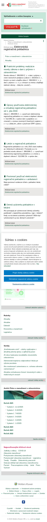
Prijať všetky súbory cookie (23, 273)
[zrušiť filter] (41, 21)
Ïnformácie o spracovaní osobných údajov (24, 511)
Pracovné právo (8, 493)
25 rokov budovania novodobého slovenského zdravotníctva (20, 356)
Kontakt (18, 508)
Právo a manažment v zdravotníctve (20, 42)
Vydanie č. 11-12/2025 (15, 407)
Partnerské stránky (13, 513)
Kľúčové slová (12, 44)
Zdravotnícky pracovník (26, 460)
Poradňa (14, 460)
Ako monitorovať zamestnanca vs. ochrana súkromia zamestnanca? (23, 367)
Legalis (36, 491)
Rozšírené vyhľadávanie (26, 27)
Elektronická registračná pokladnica (17, 92)
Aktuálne (7, 322)
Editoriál (7, 326)
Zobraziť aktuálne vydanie (34, 307)
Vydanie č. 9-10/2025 (14, 410)
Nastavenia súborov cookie (23, 284)
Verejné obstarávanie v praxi (27, 493)
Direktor (42, 493)
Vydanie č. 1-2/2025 (14, 423)
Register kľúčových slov (35, 473)
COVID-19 (22, 451)
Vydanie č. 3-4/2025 (14, 420)
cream (38, 519)
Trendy (6, 460)
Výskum (7, 468)
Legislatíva (8, 332)
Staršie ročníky (38, 439)
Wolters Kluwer (14, 491)
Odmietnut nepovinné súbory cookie (23, 279)
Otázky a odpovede (12, 488)
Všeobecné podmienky (31, 508)
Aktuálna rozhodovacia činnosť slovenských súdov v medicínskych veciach (23, 373)
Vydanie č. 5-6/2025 (14, 417)
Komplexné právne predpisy (31, 488)
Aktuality (8, 60)
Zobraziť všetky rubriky (35, 338)
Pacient (6, 465)
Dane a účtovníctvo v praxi (24, 496)
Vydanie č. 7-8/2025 (14, 413)
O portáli (10, 508)
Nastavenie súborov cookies (32, 513)
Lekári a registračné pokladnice (21, 143)
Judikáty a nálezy (10, 451)
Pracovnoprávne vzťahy (19, 465)
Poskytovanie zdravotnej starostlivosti (17, 455)
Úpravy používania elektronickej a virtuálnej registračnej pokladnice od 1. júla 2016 (20, 108)
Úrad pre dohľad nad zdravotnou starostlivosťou (21, 463)
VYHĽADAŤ (11, 27)
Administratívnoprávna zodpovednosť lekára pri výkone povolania (21, 362)
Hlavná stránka (9, 40)
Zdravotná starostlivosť (12, 453)
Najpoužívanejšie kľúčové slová (17, 447)
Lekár (32, 465)
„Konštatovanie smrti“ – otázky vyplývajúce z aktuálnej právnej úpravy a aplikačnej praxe (20, 350)
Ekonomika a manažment (13, 329)
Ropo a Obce (26, 491)
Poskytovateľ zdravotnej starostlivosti (17, 458)
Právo (38, 465)
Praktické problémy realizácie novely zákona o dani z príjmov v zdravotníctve (19, 69)
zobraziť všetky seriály (35, 380)
